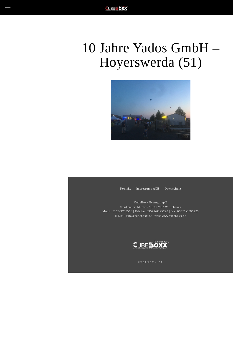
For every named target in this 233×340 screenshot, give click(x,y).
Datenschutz (173, 188)
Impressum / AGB (148, 188)
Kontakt (125, 188)
